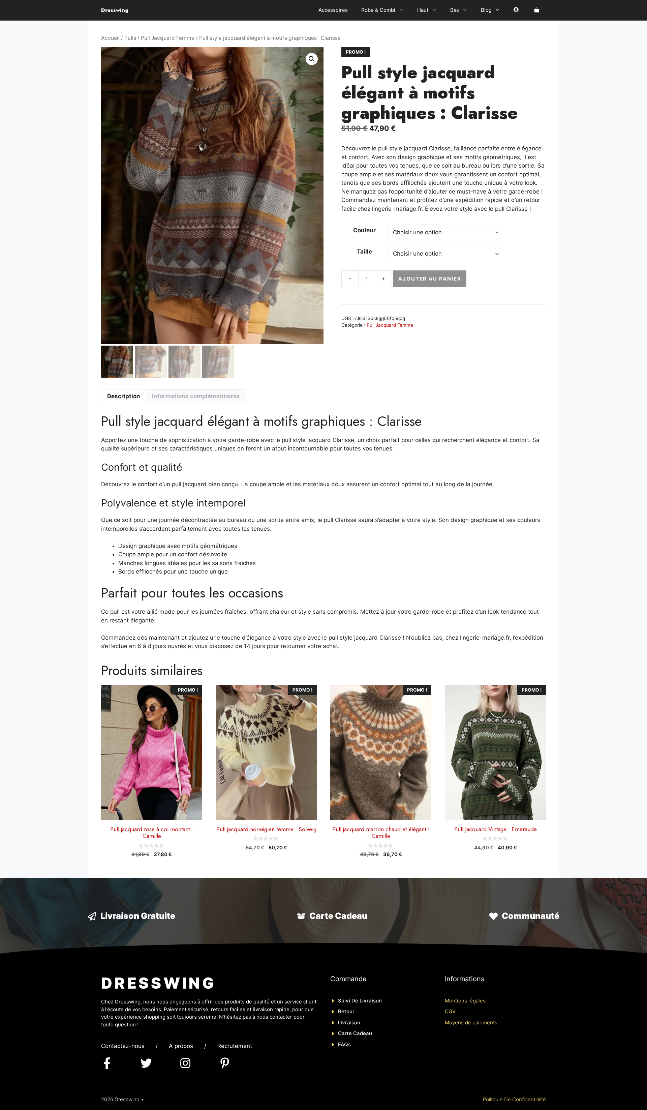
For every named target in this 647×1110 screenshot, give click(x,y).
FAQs (344, 1044)
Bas (454, 10)
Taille (364, 251)
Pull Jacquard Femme (167, 38)
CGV (450, 1011)
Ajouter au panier (429, 278)
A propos (181, 1046)
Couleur (364, 230)
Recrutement (234, 1046)
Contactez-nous (123, 1046)
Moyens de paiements (471, 1022)
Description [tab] (123, 396)
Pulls (130, 38)
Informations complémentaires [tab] (196, 396)
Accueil (110, 38)
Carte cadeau (355, 1033)
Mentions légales (465, 1000)
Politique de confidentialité (514, 1099)
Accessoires (333, 10)
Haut (422, 10)
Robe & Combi (378, 10)
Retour (346, 1011)
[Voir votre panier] (536, 10)
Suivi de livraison (360, 1000)
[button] (312, 59)
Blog (486, 10)
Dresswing (114, 10)
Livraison (349, 1022)
